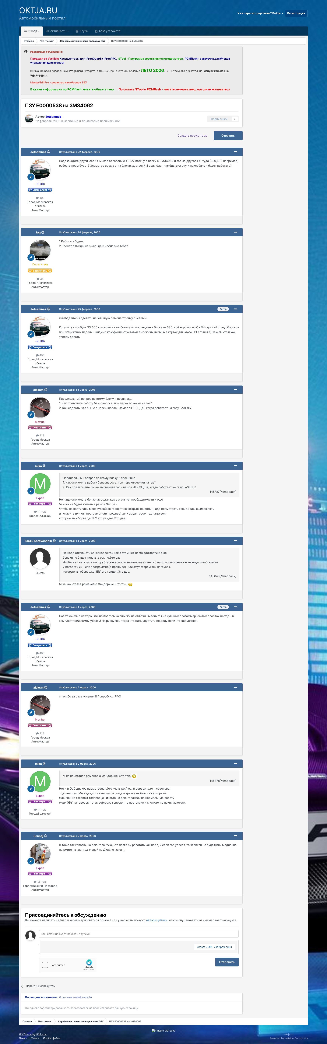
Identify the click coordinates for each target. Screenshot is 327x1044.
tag (38, 232)
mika (38, 466)
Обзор (32, 31)
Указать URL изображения (214, 946)
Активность (58, 31)
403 (41, 197)
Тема (34, 1038)
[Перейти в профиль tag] (40, 250)
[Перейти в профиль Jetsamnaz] (29, 118)
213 (41, 435)
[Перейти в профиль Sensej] (40, 853)
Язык (22, 1038)
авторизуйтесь (156, 920)
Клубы (83, 31)
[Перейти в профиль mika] (40, 483)
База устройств (109, 31)
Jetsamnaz (38, 152)
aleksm (38, 390)
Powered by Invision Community (289, 1038)
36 (41, 278)
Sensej (38, 836)
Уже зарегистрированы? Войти (259, 13)
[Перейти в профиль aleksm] (40, 407)
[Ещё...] (235, 152)
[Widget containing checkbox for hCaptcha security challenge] (67, 965)
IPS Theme (25, 1034)
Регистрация (296, 13)
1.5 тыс (41, 881)
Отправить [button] (227, 962)
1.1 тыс (41, 511)
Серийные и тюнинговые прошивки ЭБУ (92, 121)
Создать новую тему (192, 135)
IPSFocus (41, 1034)
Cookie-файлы (52, 1038)
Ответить (228, 135)
